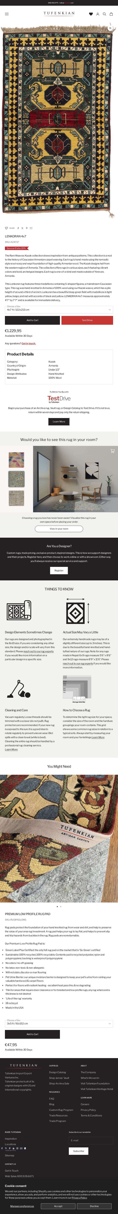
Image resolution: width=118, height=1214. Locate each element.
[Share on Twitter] (22, 228)
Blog (51, 1104)
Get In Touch (11, 1170)
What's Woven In (90, 1078)
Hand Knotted (56, 373)
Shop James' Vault (59, 1078)
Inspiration (11, 1138)
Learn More (59, 421)
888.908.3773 (53, 3)
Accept (58, 1206)
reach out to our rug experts (39, 651)
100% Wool (55, 377)
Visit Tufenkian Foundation (95, 1083)
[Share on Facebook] (18, 228)
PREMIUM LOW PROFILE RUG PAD (27, 914)
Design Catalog (57, 1072)
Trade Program (57, 1121)
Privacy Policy (79, 1197)
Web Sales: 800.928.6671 (19, 1176)
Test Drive (87, 320)
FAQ (51, 1098)
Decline (94, 1206)
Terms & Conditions (91, 1115)
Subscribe (78, 1151)
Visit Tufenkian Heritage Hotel (97, 1089)
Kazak (52, 361)
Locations (10, 1144)
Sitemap (9, 1155)
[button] (6, 228)
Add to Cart (32, 320)
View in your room (59, 528)
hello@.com (66, 3)
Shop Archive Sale (59, 1083)
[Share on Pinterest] (27, 228)
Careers (85, 1104)
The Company (88, 1072)
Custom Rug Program (61, 1110)
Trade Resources (58, 1115)
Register (59, 570)
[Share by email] (31, 228)
